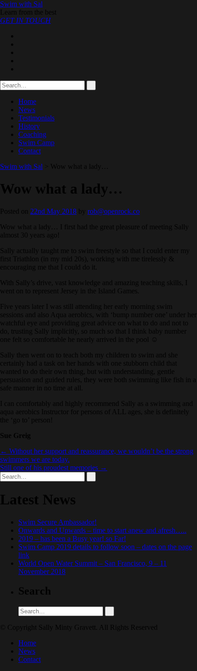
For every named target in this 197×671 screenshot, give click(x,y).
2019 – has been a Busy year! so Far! (72, 538)
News (26, 110)
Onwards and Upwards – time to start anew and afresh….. (102, 530)
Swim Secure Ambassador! (57, 522)
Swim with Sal (21, 4)
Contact (29, 151)
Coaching (32, 134)
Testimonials (36, 118)
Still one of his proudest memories (53, 467)
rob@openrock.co (114, 211)
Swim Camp (36, 142)
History (29, 126)
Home (27, 101)
